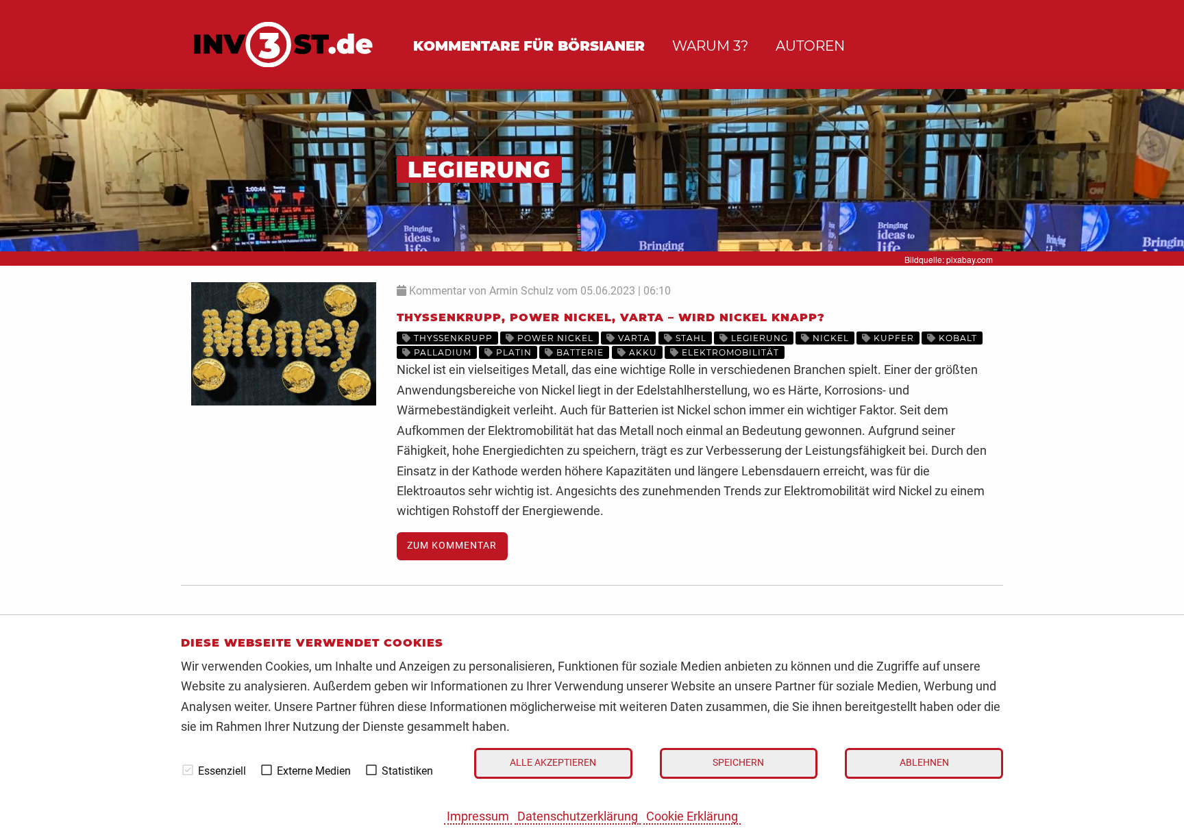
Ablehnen (924, 763)
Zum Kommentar (452, 545)
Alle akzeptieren (553, 763)
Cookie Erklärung (692, 816)
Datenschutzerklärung (577, 816)
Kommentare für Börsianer (529, 46)
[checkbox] (188, 770)
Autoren (810, 46)
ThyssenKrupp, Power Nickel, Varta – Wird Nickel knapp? (611, 317)
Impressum (478, 816)
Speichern (738, 763)
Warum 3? (710, 46)
